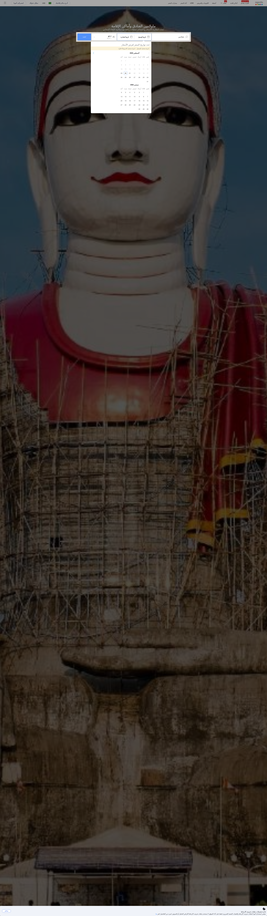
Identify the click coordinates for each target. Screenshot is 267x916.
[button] (149, 53)
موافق (6, 911)
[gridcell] (125, 61)
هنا (156, 914)
